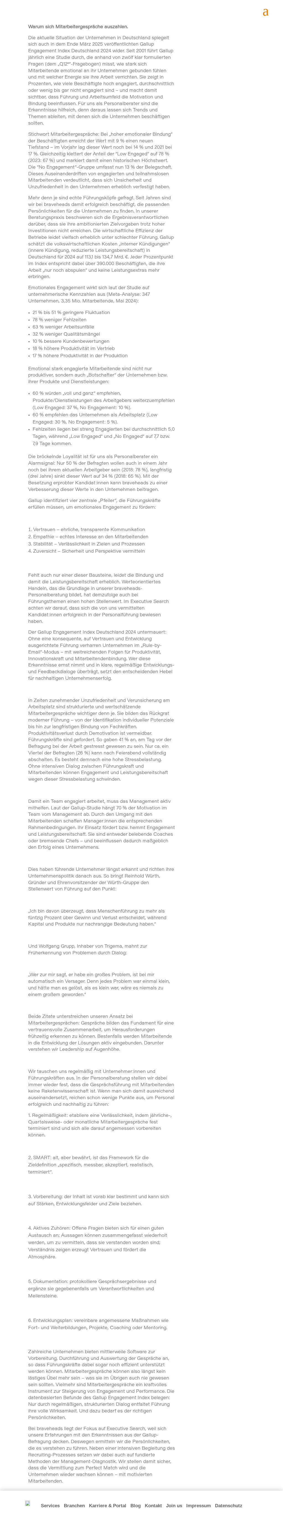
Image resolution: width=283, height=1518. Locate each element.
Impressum (198, 1505)
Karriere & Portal (107, 1505)
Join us (174, 1505)
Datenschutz (228, 1505)
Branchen (74, 1505)
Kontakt (153, 1505)
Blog (135, 1505)
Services (50, 1505)
